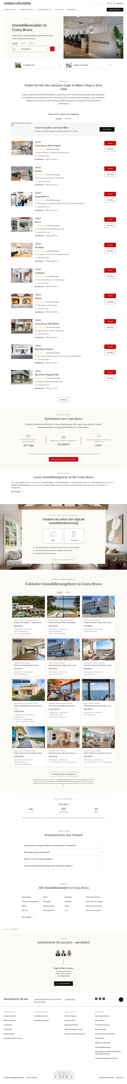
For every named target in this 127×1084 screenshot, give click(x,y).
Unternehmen (71, 9)
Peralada (39, 247)
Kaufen (15, 43)
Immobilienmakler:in (44, 9)
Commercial (59, 9)
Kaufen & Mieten (10, 9)
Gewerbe (68, 118)
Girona (38, 171)
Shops (31, 43)
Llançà (38, 298)
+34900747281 (70, 999)
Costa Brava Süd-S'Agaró (47, 145)
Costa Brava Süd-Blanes (47, 323)
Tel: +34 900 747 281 (63, 976)
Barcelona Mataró (44, 349)
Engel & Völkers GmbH (64, 779)
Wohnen (59, 118)
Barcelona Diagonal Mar (47, 374)
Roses (38, 221)
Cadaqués (40, 272)
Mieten (23, 43)
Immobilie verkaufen (26, 9)
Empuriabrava (42, 196)
